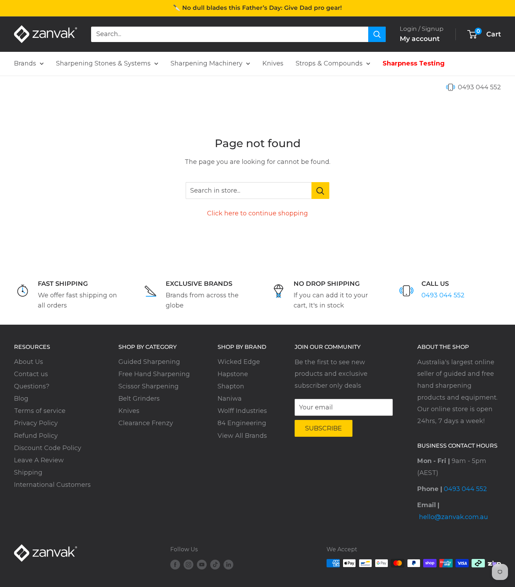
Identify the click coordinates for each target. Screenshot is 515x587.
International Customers (52, 485)
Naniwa (230, 398)
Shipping (28, 472)
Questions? (31, 386)
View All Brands (242, 436)
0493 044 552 (479, 87)
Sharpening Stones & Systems (103, 63)
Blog (21, 398)
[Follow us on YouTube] (202, 564)
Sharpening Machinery (206, 63)
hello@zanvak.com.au (453, 517)
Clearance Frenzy (145, 423)
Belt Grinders (139, 398)
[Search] (377, 34)
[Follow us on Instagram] (188, 564)
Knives (272, 63)
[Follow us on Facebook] (175, 564)
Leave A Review (39, 460)
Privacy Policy (36, 423)
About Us (28, 362)
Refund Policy (36, 436)
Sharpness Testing (414, 63)
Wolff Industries (242, 411)
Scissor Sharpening (148, 386)
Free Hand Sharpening (154, 374)
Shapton (231, 386)
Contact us (31, 374)
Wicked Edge (239, 362)
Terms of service (40, 411)
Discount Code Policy (47, 448)
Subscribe (323, 428)
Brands (25, 63)
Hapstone (233, 374)
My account (420, 39)
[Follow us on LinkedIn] (228, 564)
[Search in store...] (320, 190)
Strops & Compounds (329, 63)
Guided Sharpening (149, 362)
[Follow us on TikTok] (215, 564)
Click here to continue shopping (257, 213)
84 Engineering (242, 423)
